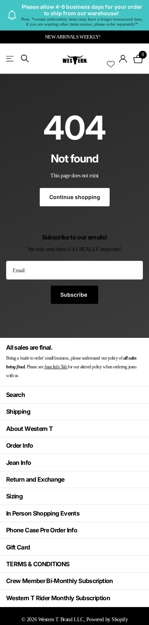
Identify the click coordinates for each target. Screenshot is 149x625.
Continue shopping (74, 197)
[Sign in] (123, 59)
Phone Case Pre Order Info (41, 530)
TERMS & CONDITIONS (37, 564)
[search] (25, 58)
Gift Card (18, 547)
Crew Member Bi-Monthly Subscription (59, 581)
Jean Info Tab (56, 367)
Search (15, 394)
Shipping (18, 411)
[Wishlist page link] (111, 59)
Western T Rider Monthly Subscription (58, 598)
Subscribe (74, 294)
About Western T (29, 428)
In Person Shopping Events (42, 513)
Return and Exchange (35, 479)
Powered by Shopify (107, 619)
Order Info (19, 445)
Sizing (14, 496)
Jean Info (18, 462)
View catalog (10, 58)
